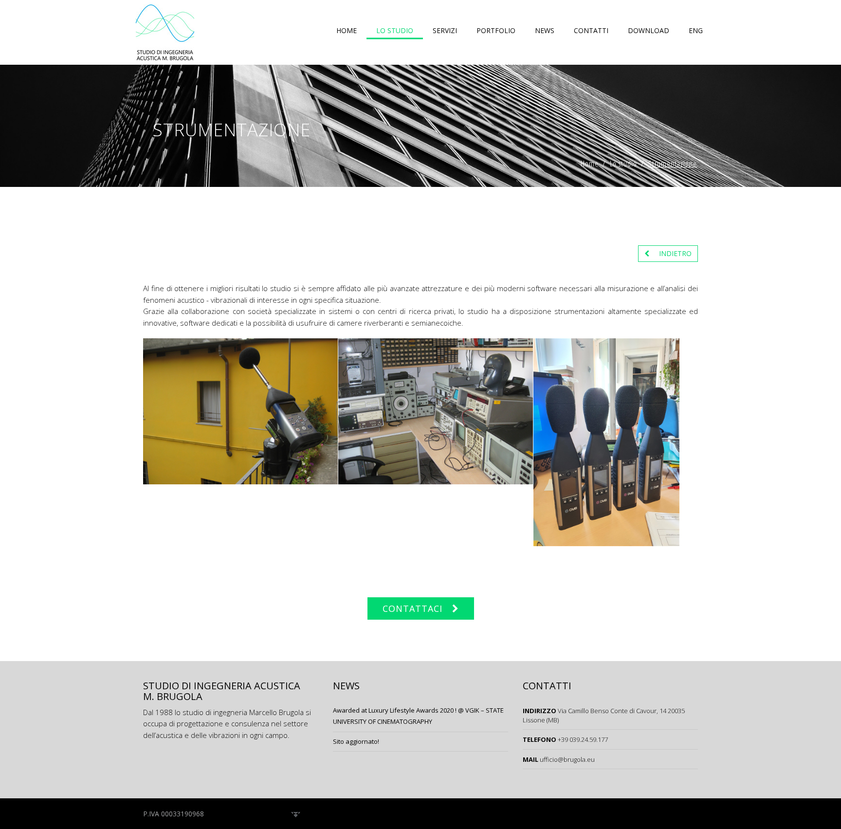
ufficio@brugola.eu (567, 759)
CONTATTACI (412, 608)
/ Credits (277, 813)
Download (648, 30)
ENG (696, 30)
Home (346, 30)
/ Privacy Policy (234, 813)
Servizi (445, 30)
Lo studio (394, 30)
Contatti (591, 30)
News (544, 30)
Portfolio (495, 30)
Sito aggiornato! (356, 741)
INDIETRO (675, 253)
